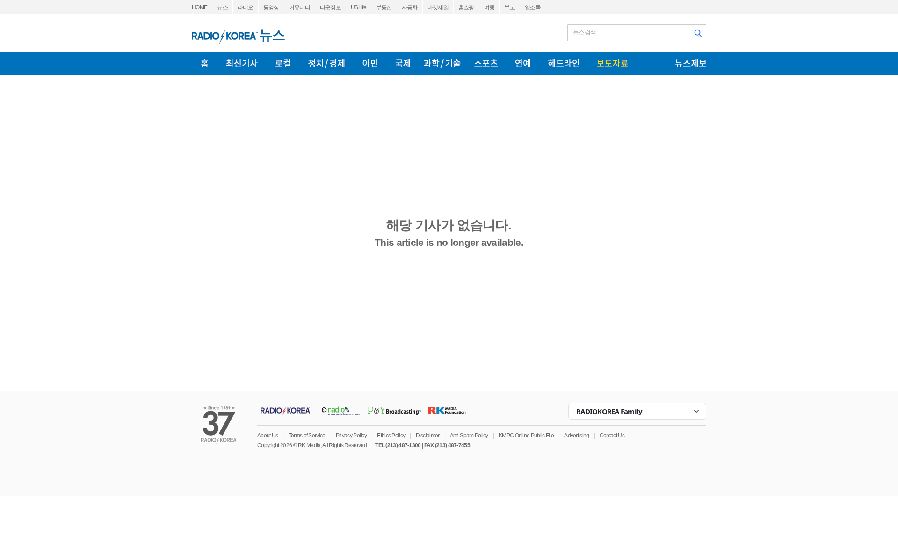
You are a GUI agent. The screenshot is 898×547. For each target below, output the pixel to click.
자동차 (410, 7)
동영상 (271, 7)
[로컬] (283, 63)
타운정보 (330, 7)
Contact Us (612, 435)
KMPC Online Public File (526, 435)
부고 (509, 7)
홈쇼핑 (466, 7)
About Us (267, 435)
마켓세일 (438, 7)
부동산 (384, 7)
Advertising (576, 435)
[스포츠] (486, 63)
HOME (199, 7)
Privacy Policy (351, 435)
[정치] (326, 63)
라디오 (245, 7)
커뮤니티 (299, 7)
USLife (358, 7)
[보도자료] (612, 63)
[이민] (370, 63)
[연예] (523, 63)
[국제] (402, 63)
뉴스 (222, 7)
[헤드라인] (563, 63)
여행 (489, 7)
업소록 (533, 7)
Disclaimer (428, 435)
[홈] (204, 63)
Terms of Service (307, 435)
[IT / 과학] (442, 63)
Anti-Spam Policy (469, 435)
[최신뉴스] (242, 63)
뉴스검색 (584, 32)
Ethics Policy (391, 435)
